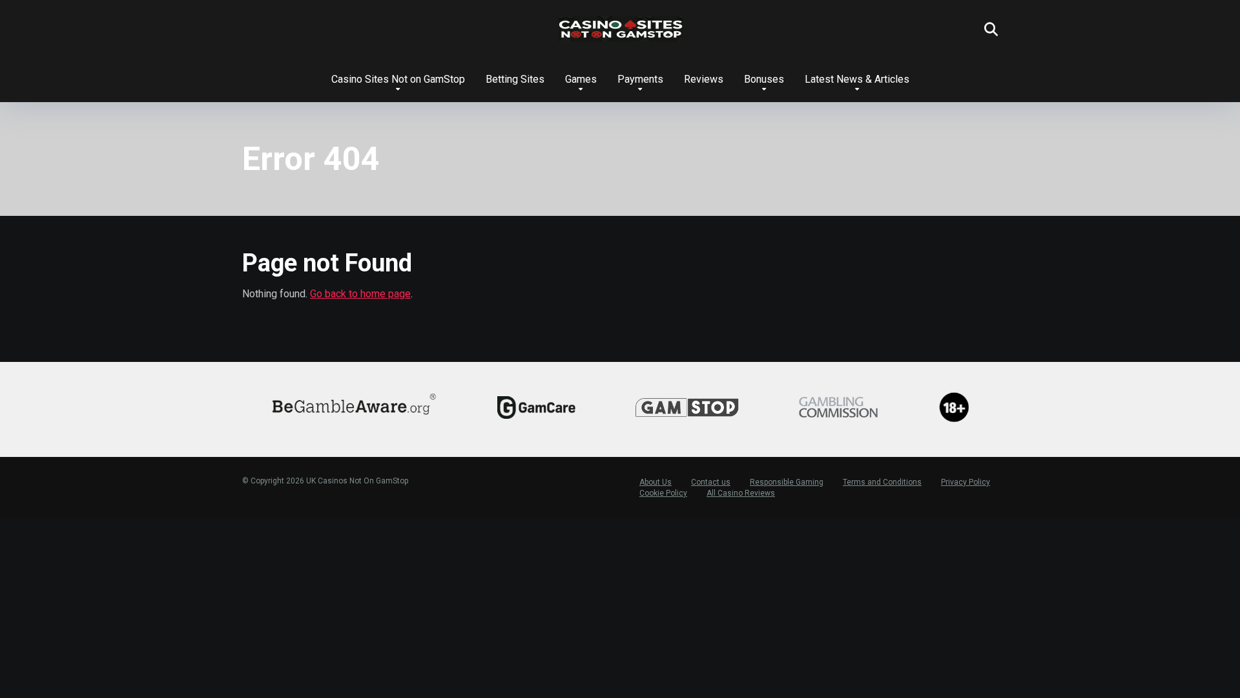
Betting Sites (515, 79)
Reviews (703, 79)
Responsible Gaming (786, 482)
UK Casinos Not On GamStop (357, 480)
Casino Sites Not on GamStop (398, 79)
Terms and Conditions (882, 482)
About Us (655, 482)
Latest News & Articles (857, 79)
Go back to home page (360, 294)
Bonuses (764, 79)
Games (581, 79)
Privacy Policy (965, 482)
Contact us (710, 482)
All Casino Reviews (741, 493)
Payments (640, 79)
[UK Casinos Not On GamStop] (620, 29)
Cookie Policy (663, 493)
